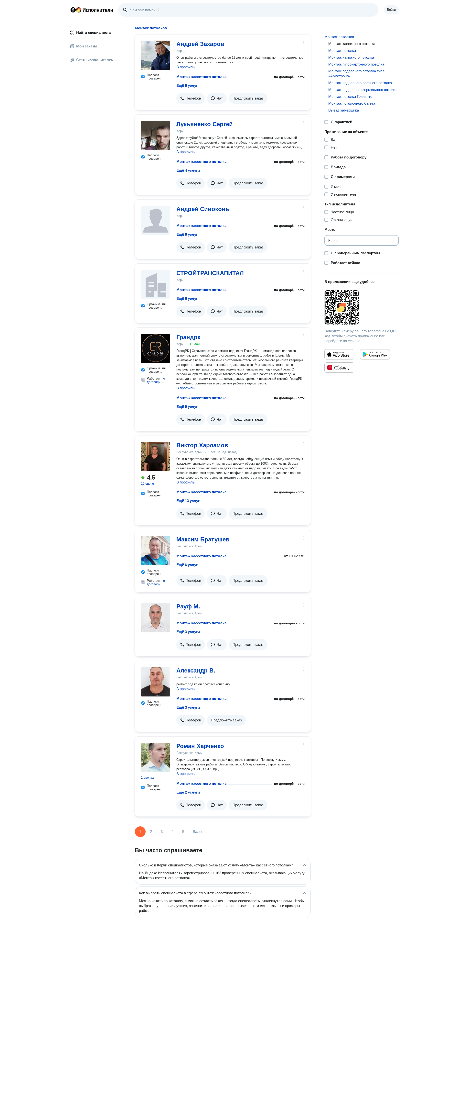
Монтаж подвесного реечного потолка (360, 83)
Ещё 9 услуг (187, 406)
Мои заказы (86, 46)
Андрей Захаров (200, 44)
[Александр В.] (155, 681)
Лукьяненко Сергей (204, 124)
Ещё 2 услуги (188, 792)
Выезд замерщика (343, 110)
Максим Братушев (202, 539)
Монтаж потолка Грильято (350, 96)
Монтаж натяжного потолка (351, 57)
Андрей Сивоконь (202, 209)
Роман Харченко (200, 746)
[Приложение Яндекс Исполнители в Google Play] (375, 354)
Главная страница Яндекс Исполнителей (91, 9)
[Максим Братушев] (155, 550)
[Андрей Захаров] (155, 55)
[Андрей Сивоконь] (155, 220)
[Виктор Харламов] (155, 456)
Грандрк (188, 337)
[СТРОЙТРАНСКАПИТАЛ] (155, 284)
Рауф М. (188, 606)
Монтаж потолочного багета (351, 103)
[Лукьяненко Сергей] (155, 135)
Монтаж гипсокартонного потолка (356, 64)
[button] (190, 98)
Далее (198, 832)
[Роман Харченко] (155, 757)
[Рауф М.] (155, 617)
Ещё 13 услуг (188, 501)
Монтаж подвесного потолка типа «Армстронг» (356, 73)
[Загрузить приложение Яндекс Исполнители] (361, 307)
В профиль (185, 67)
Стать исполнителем (95, 60)
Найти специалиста (93, 32)
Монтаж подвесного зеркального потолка (362, 90)
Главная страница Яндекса (73, 9)
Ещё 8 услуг (187, 85)
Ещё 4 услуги (188, 170)
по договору (156, 380)
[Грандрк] (155, 348)
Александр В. (195, 670)
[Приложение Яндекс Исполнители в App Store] (339, 354)
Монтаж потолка (342, 50)
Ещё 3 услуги (188, 632)
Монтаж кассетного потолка (201, 77)
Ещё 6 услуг (187, 234)
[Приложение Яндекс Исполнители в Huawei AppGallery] (339, 367)
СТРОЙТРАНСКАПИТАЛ (210, 273)
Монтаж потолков (339, 37)
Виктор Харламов (202, 445)
